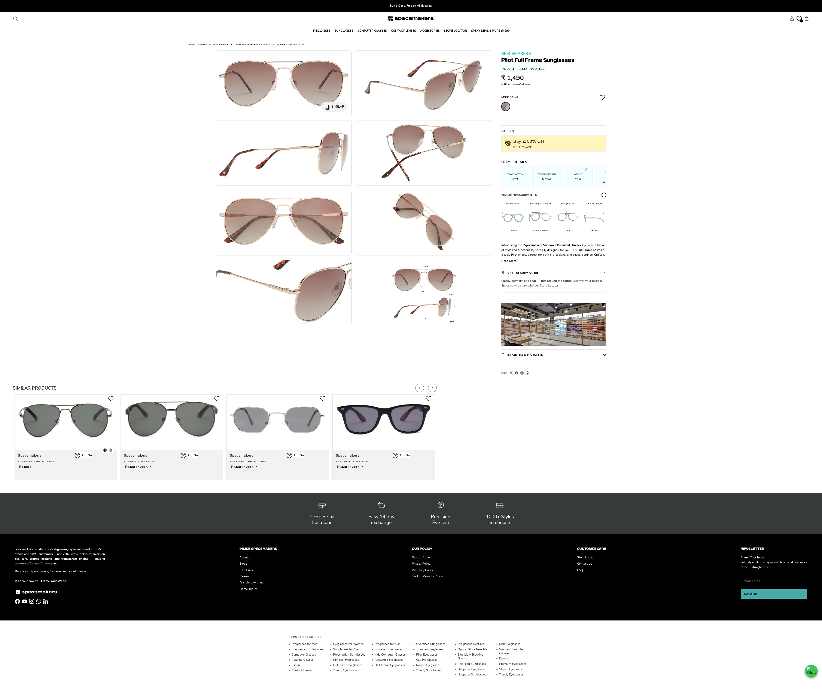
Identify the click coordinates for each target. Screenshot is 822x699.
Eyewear (505, 658)
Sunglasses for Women (307, 649)
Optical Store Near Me (472, 649)
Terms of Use (421, 557)
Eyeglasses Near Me (471, 644)
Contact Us (584, 564)
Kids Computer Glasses (390, 655)
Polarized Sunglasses (472, 664)
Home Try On (249, 589)
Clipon (296, 665)
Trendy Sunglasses (428, 670)
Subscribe (750, 594)
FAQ (580, 570)
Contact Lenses (302, 670)
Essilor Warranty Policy (427, 576)
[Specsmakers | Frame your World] (411, 18)
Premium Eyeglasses (513, 664)
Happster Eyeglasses (471, 669)
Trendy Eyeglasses (345, 670)
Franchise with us (251, 582)
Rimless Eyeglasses (346, 660)
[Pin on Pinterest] (522, 373)
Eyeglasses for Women (348, 644)
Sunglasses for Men (346, 649)
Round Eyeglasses (428, 665)
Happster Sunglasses (472, 674)
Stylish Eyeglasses (511, 669)
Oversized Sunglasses (430, 644)
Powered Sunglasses (389, 649)
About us (246, 557)
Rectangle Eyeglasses (389, 660)
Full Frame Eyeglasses (347, 665)
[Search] (15, 18)
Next (432, 388)
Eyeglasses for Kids (388, 644)
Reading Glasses (303, 660)
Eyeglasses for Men (304, 644)
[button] (799, 18)
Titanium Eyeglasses (429, 649)
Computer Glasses (304, 655)
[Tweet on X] (511, 373)
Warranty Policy (422, 570)
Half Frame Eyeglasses (390, 665)
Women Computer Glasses (511, 651)
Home (191, 44)
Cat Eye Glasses (426, 660)
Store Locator (549, 285)
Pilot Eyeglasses (427, 655)
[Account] (791, 18)
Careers (245, 576)
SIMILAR (338, 106)
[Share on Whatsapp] (527, 373)
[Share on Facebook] (516, 373)
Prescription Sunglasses (349, 655)
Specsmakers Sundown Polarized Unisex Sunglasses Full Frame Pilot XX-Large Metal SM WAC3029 (251, 44)
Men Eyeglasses (509, 644)
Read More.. (509, 261)
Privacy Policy (421, 564)
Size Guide (247, 570)
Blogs (243, 564)
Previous (419, 388)
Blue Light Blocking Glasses (470, 657)
